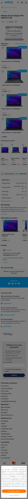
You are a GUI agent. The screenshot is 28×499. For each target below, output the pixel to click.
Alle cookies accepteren (14, 491)
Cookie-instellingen (14, 495)
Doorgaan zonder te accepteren (19, 467)
